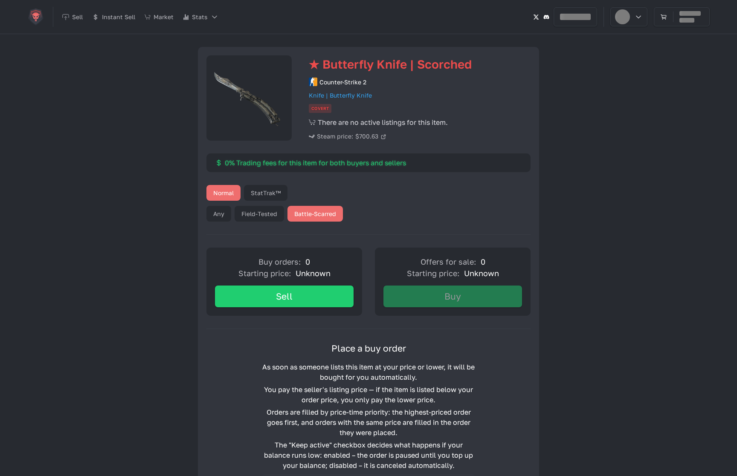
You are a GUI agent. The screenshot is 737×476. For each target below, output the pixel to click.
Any (218, 213)
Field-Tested (259, 213)
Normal (223, 192)
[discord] (546, 17)
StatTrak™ (266, 192)
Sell (284, 296)
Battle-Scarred (315, 213)
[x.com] (536, 17)
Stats (199, 16)
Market (164, 16)
